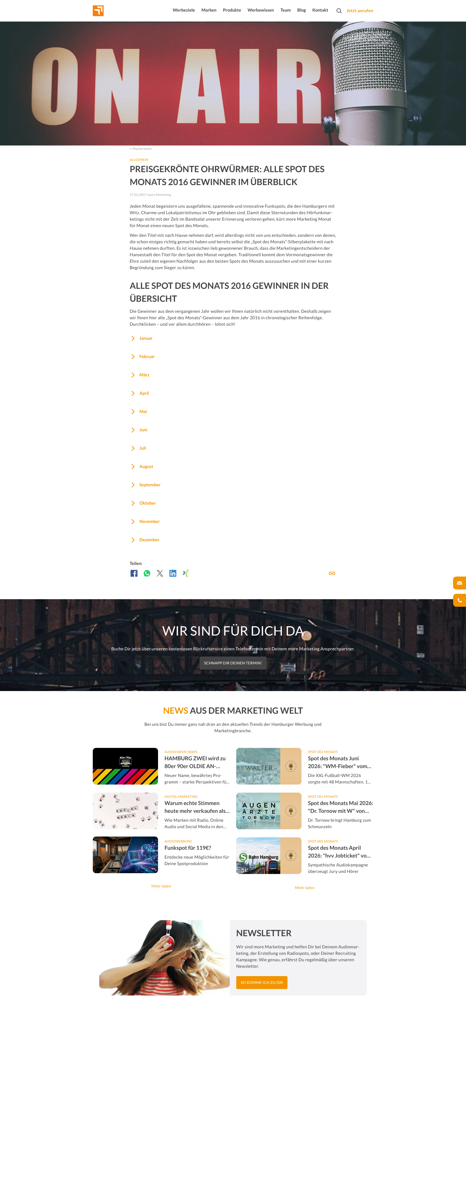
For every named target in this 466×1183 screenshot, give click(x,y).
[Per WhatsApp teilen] (147, 573)
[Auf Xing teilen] (185, 573)
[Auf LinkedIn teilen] (173, 573)
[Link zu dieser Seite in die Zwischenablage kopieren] (332, 573)
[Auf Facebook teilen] (134, 573)
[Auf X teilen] (160, 573)
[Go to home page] (108, 11)
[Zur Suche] (339, 10)
